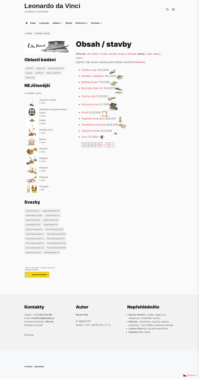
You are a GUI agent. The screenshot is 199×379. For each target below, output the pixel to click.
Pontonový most (90, 104)
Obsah (68, 23)
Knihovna (80, 23)
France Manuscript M (56, 248)
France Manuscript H (56, 243)
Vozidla (39, 73)
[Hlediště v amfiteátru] (120, 76)
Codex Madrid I (33, 225)
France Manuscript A (35, 234)
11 (107, 144)
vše (89, 53)
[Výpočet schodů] (116, 130)
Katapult (43, 158)
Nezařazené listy (33, 252)
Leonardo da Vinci (52, 5)
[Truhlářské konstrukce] (122, 124)
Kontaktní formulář (33, 325)
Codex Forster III (50, 220)
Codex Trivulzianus (34, 229)
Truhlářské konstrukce (93, 124)
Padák (42, 120)
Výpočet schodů (90, 130)
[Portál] (105, 112)
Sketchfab (39, 366)
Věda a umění (53, 73)
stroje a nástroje (127, 53)
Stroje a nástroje (55, 68)
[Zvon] (102, 136)
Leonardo (44, 23)
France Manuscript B (56, 234)
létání (95, 53)
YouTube (28, 366)
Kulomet (43, 148)
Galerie (56, 23)
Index (33, 23)
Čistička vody (88, 70)
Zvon (84, 136)
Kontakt (95, 23)
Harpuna (43, 177)
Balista (42, 139)
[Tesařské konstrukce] (120, 118)
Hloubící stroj (46, 129)
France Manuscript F (56, 239)
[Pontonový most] (113, 104)
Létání (29, 68)
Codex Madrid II (51, 225)
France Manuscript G (35, 243)
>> (111, 144)
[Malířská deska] (114, 82)
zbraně (113, 53)
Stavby (40, 68)
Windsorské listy (51, 252)
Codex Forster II (33, 220)
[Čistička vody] (113, 70)
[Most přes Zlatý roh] (119, 88)
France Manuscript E (34, 239)
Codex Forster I (52, 215)
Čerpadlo (44, 186)
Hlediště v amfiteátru (92, 76)
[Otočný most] (112, 96)
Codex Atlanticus (34, 215)
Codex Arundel (32, 211)
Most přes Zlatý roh (92, 88)
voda (149, 53)
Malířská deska (89, 82)
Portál (84, 112)
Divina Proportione (54, 229)
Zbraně (30, 78)
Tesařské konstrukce (92, 118)
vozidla (103, 53)
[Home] (26, 23)
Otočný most (88, 96)
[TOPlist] (29, 335)
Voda (29, 73)
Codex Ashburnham (51, 211)
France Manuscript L (35, 248)
